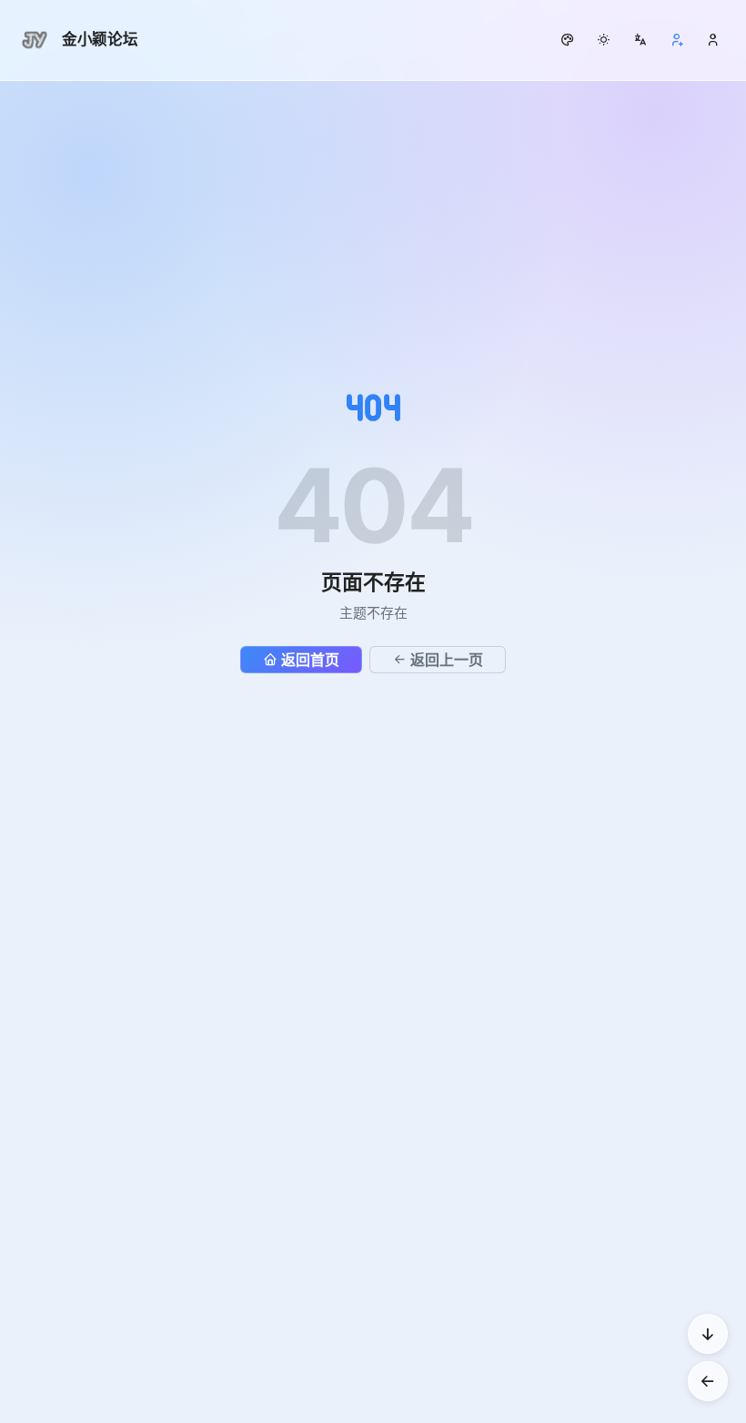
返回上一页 (446, 660)
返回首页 (310, 660)
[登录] (713, 40)
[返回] (708, 1381)
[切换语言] (640, 40)
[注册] (676, 40)
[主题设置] (604, 40)
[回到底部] (708, 1334)
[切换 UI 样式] (567, 40)
